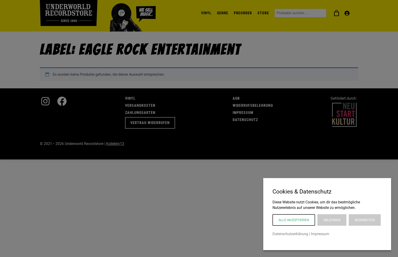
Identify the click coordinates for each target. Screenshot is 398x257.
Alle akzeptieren (293, 220)
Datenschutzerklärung (290, 234)
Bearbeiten (365, 220)
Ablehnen (331, 220)
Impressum (320, 234)
